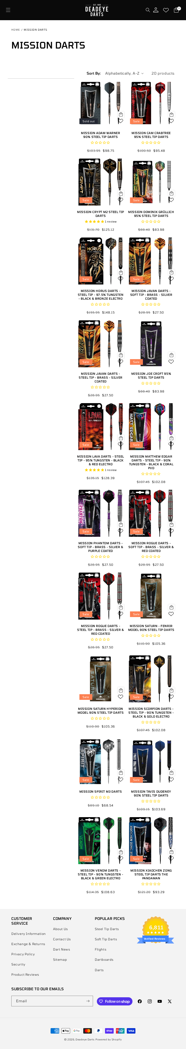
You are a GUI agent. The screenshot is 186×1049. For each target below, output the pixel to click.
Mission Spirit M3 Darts (100, 791)
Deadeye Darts (85, 1039)
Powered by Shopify (108, 1039)
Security (18, 964)
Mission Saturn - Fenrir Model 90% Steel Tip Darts (151, 628)
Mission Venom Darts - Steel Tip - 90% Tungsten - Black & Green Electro (100, 874)
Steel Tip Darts (107, 929)
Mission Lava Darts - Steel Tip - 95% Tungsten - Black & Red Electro (100, 460)
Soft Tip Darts (106, 939)
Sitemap (60, 959)
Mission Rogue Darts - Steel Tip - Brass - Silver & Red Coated (100, 629)
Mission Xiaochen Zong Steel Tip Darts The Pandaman (151, 874)
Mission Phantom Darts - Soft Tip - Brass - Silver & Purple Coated (100, 547)
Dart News (61, 949)
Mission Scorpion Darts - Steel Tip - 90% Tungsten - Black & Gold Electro (151, 712)
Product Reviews (25, 974)
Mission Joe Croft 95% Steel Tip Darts (151, 375)
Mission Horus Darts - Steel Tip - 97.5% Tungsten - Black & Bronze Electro (101, 294)
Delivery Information (28, 934)
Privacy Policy (23, 954)
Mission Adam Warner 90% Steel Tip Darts (100, 135)
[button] (8, 10)
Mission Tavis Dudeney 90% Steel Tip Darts (151, 793)
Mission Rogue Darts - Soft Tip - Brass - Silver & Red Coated (151, 547)
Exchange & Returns (28, 944)
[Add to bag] (121, 114)
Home (15, 29)
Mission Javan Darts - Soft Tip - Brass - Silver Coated (151, 294)
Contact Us (62, 939)
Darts (99, 970)
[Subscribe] (88, 1001)
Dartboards (104, 959)
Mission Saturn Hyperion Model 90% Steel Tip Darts (101, 710)
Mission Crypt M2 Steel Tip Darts (100, 214)
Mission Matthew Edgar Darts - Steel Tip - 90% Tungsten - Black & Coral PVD (151, 462)
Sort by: (94, 73)
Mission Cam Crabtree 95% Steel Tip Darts (151, 135)
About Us (60, 929)
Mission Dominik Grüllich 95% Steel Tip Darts (151, 214)
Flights (100, 949)
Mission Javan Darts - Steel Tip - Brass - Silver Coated (100, 377)
